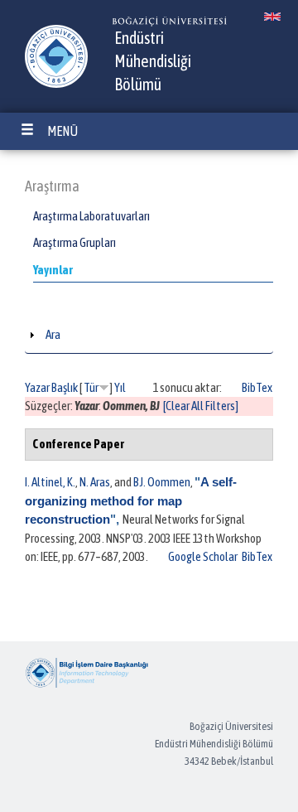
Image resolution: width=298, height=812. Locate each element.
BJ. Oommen (161, 482)
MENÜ (62, 130)
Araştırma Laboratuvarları (91, 216)
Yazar (37, 387)
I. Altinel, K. (50, 482)
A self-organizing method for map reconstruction (131, 500)
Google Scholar (203, 556)
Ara (53, 334)
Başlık (64, 387)
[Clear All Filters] (200, 406)
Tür (91, 387)
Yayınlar (53, 270)
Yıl (120, 387)
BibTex (257, 387)
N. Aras (94, 482)
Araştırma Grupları (74, 242)
